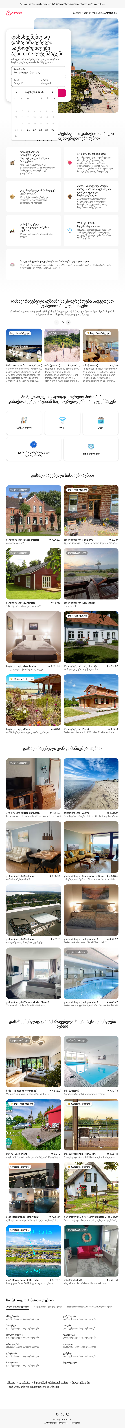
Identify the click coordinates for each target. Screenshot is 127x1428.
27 (34, 129)
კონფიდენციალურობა (56, 1422)
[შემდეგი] (68, 322)
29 (46, 129)
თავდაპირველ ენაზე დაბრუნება (88, 4)
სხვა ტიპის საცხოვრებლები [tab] (48, 1306)
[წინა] (56, 322)
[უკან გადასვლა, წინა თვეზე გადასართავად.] (17, 92)
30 (52, 129)
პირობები (75, 1422)
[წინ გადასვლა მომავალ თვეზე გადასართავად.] (52, 92)
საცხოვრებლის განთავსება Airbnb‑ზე (95, 13)
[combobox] (39, 72)
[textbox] (25, 83)
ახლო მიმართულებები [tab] (17, 1306)
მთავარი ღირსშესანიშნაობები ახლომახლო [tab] (89, 1306)
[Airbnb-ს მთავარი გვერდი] (14, 13)
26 (28, 129)
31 (16, 136)
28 (40, 129)
